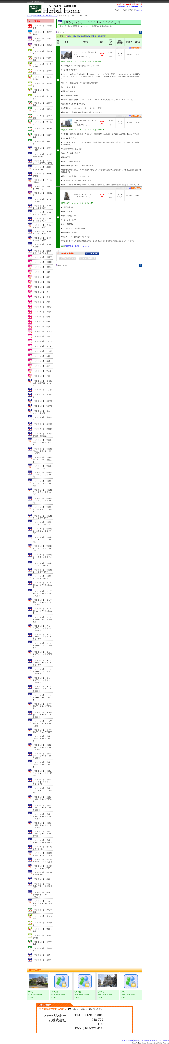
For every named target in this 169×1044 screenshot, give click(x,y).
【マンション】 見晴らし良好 (42, 149)
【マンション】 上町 (41, 287)
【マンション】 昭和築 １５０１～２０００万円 (43, 854)
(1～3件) (64, 32)
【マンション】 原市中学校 (42, 117)
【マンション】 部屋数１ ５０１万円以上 (42, 577)
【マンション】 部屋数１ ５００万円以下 (42, 571)
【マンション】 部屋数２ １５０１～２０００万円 (42, 539)
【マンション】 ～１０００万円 (42, 200)
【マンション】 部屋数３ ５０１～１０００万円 (42, 509)
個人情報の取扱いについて (151, 1041)
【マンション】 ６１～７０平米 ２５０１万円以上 (42, 654)
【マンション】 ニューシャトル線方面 (42, 412)
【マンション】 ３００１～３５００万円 (74, 16)
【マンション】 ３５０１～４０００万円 (42, 239)
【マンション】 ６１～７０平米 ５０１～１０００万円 (42, 689)
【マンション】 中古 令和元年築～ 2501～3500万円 (42, 895)
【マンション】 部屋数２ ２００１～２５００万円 (42, 531)
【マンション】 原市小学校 (42, 72)
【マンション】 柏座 (41, 277)
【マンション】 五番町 (42, 312)
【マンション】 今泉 (41, 955)
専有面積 (80, 36)
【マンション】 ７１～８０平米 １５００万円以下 (42, 645)
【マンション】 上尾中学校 (42, 104)
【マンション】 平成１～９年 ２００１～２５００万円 (42, 808)
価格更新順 (101, 36)
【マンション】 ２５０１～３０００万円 (42, 226)
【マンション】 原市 (41, 336)
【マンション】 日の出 (42, 341)
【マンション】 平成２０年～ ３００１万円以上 (42, 738)
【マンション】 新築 (41, 879)
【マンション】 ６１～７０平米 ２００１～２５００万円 (42, 663)
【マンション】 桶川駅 (42, 390)
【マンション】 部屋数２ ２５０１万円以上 (42, 523)
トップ (29, 16)
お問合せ (129, 1041)
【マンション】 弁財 (41, 356)
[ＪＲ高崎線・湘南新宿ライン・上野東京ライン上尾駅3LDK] (135, 48)
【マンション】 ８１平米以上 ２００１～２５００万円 (42, 602)
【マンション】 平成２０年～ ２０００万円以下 (42, 764)
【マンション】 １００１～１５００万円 (42, 207)
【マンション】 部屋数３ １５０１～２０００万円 (42, 492)
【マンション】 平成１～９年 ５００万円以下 (42, 841)
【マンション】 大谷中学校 (42, 911)
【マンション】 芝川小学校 (42, 98)
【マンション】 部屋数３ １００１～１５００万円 (42, 501)
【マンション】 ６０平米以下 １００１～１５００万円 (42, 715)
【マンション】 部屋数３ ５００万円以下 (42, 517)
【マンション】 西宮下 (42, 331)
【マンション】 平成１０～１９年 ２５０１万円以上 (42, 773)
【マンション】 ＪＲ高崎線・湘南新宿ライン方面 (42, 383)
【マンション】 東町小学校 (42, 930)
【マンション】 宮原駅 (42, 406)
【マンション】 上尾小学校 (42, 52)
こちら (139, 10)
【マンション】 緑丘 (41, 366)
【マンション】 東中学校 (42, 130)
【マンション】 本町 (41, 361)
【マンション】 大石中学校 (42, 110)
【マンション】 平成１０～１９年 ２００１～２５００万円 (42, 782)
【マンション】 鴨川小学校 (42, 91)
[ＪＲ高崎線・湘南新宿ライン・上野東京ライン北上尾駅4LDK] (135, 116)
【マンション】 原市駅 (42, 424)
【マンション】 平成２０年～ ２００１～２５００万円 (42, 756)
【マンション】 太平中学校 (42, 943)
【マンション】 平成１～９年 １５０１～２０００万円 (42, 816)
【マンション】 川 (40, 292)
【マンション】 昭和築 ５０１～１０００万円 (43, 867)
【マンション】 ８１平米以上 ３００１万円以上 (42, 585)
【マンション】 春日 (41, 282)
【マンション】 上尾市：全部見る (41, 188)
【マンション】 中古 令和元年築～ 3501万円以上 (42, 903)
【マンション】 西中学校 (42, 123)
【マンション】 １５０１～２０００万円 (42, 213)
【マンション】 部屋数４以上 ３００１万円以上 (42, 442)
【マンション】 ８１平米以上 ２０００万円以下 (42, 611)
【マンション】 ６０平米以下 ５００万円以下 (42, 731)
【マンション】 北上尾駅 (42, 396)
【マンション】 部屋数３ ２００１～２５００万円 (42, 483)
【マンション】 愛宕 (41, 272)
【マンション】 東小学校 (42, 85)
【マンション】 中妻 (41, 327)
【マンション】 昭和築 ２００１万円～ (43, 848)
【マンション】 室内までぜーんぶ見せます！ (42, 252)
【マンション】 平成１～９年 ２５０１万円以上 (42, 799)
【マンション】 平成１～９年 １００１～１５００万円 (42, 825)
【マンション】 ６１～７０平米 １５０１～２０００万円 (42, 671)
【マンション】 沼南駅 (42, 429)
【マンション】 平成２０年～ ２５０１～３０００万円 (42, 747)
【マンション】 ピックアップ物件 (42, 40)
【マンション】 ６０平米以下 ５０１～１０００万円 (42, 723)
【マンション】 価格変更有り (42, 33)
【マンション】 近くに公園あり (42, 181)
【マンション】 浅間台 (42, 267)
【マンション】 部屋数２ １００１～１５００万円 (42, 548)
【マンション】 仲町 (41, 322)
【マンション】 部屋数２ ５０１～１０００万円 (42, 557)
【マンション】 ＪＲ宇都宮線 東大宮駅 (42, 435)
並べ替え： (61, 36)
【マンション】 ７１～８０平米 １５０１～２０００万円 (42, 637)
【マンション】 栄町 (41, 317)
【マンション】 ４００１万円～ (42, 245)
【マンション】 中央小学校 (42, 59)
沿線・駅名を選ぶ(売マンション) (45, 16)
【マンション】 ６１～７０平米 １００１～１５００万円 (42, 680)
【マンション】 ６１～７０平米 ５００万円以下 (42, 697)
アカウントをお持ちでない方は (128, 10)
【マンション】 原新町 (42, 960)
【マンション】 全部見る (42, 194)
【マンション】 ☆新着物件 (42, 27)
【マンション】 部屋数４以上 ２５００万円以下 (42, 460)
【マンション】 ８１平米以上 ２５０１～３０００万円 (42, 593)
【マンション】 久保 (41, 302)
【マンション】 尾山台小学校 (42, 78)
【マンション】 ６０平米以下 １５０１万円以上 (42, 706)
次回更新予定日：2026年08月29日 (129, 6)
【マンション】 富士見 (42, 346)
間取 (74, 36)
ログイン (138, 2)
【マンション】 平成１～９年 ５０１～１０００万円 (42, 834)
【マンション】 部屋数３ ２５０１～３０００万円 (42, 475)
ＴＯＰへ (30, 2)
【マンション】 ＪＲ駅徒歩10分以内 (42, 155)
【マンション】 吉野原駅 (42, 418)
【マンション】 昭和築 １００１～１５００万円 (43, 861)
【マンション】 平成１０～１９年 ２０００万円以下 (42, 790)
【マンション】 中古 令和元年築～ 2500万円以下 (42, 886)
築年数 (87, 36)
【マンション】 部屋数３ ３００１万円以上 (42, 467)
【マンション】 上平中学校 (42, 949)
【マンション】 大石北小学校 (42, 937)
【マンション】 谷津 (41, 376)
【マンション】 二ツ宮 (42, 351)
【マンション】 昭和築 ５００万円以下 (43, 874)
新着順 (93, 36)
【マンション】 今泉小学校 (42, 917)
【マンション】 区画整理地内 (42, 175)
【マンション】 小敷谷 (42, 307)
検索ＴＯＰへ (39, 2)
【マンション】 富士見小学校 (42, 65)
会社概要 (166, 1041)
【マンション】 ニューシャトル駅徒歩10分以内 (42, 162)
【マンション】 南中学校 (42, 143)
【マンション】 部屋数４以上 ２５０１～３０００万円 (42, 451)
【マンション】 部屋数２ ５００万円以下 (42, 564)
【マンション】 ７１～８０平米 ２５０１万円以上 (42, 619)
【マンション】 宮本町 (42, 371)
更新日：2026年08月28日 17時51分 (129, 4)
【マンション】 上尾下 (42, 257)
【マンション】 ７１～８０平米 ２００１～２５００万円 (42, 628)
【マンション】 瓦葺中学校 (42, 136)
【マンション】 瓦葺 (41, 297)
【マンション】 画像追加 (42, 46)
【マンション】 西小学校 (42, 924)
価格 (69, 36)
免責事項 (137, 1041)
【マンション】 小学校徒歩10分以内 (42, 168)
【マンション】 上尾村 (42, 262)
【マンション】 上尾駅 (42, 401)
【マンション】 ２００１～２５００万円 (42, 220)
